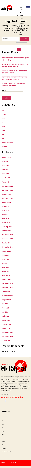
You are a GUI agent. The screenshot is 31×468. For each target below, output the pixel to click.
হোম (21, 7)
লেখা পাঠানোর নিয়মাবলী (22, 33)
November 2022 (7, 336)
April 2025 (5, 218)
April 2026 (5, 174)
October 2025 (6, 194)
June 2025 (5, 210)
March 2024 (6, 271)
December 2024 (7, 235)
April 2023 (5, 316)
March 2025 (6, 222)
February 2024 (7, 275)
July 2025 (5, 206)
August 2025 (6, 202)
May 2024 (5, 263)
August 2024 (6, 251)
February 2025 (7, 227)
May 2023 (5, 312)
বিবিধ (3, 134)
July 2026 (5, 162)
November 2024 (7, 239)
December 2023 (7, 283)
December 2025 (7, 186)
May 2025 (5, 214)
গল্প (20, 12)
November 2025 (7, 190)
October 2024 (6, 243)
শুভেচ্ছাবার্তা (22, 29)
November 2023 (7, 288)
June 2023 (5, 308)
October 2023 (6, 292)
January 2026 (6, 182)
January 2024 (6, 279)
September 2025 (7, 198)
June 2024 (5, 259)
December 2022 (7, 332)
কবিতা (21, 10)
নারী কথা (22, 23)
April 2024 (5, 267)
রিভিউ (21, 26)
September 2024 (7, 247)
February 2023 (7, 324)
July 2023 (5, 304)
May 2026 (5, 170)
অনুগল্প (21, 15)
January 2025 (6, 231)
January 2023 (6, 328)
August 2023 (6, 300)
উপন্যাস (21, 21)
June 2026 (5, 166)
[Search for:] (10, 39)
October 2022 (6, 340)
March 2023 (6, 320)
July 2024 (5, 255)
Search (4, 90)
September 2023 (7, 296)
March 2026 (6, 178)
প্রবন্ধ (21, 18)
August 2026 (6, 157)
